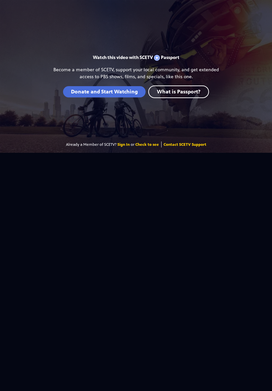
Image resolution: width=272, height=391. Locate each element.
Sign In (123, 144)
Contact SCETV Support (185, 144)
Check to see (147, 144)
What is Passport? (178, 91)
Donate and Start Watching (104, 91)
